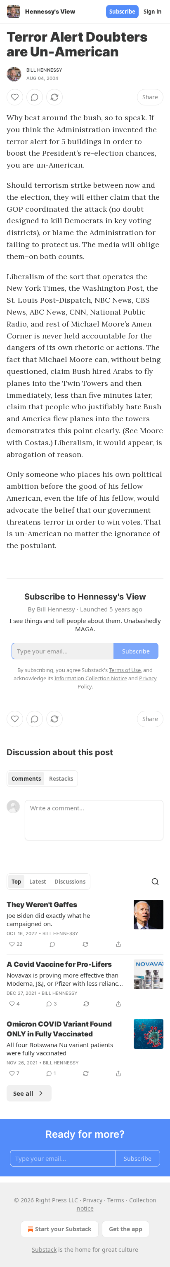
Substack (44, 1249)
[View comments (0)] (34, 97)
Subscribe (122, 11)
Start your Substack (63, 1229)
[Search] (155, 881)
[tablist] (42, 778)
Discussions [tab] (69, 881)
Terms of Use (125, 670)
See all (23, 1093)
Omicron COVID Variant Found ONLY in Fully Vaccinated (59, 1029)
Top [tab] (16, 881)
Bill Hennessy (44, 70)
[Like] (15, 97)
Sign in (153, 11)
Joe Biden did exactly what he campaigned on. (48, 919)
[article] (85, 924)
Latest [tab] (37, 881)
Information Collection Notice (90, 678)
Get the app (125, 1229)
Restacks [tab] (61, 778)
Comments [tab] (26, 778)
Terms (115, 1200)
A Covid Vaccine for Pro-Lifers (59, 964)
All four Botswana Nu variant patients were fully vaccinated (60, 1049)
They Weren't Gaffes (42, 905)
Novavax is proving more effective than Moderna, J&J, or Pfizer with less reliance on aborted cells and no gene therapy (64, 979)
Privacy (92, 1200)
